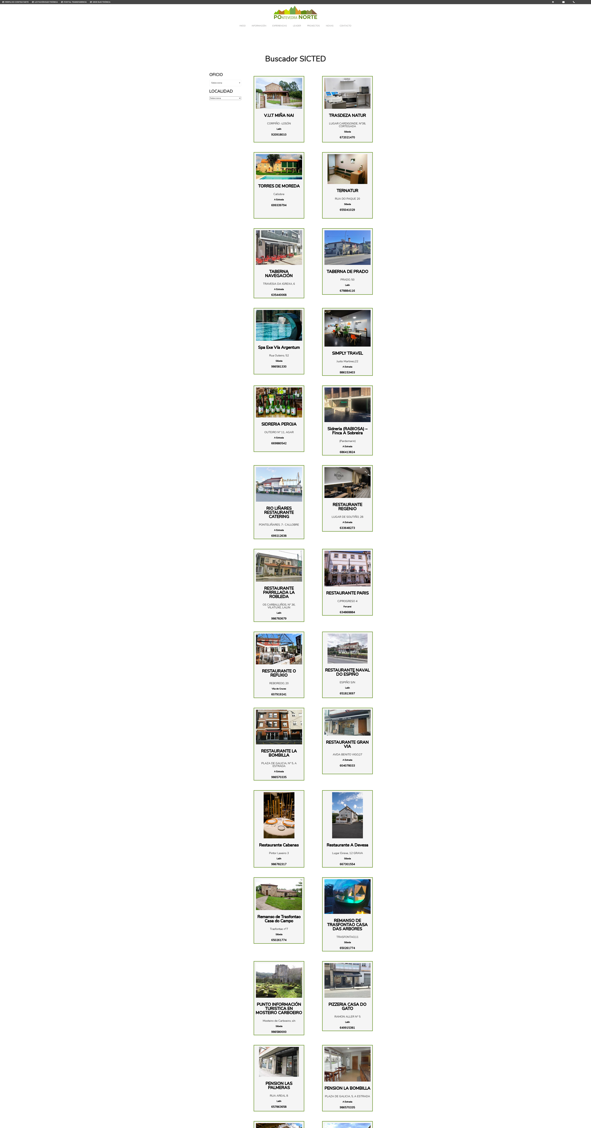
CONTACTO (345, 25)
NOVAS (330, 25)
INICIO (243, 25)
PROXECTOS (313, 25)
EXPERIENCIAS (279, 25)
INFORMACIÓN (259, 25)
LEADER (297, 25)
